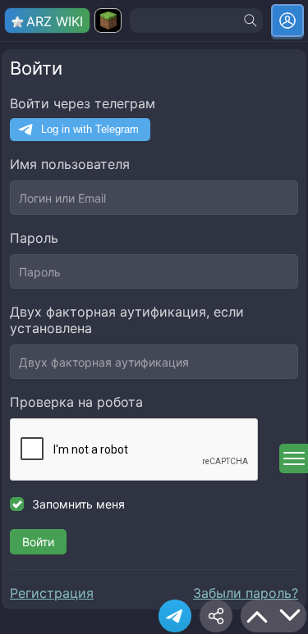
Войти (38, 542)
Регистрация (52, 593)
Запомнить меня (78, 504)
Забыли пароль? (245, 593)
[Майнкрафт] (108, 20)
